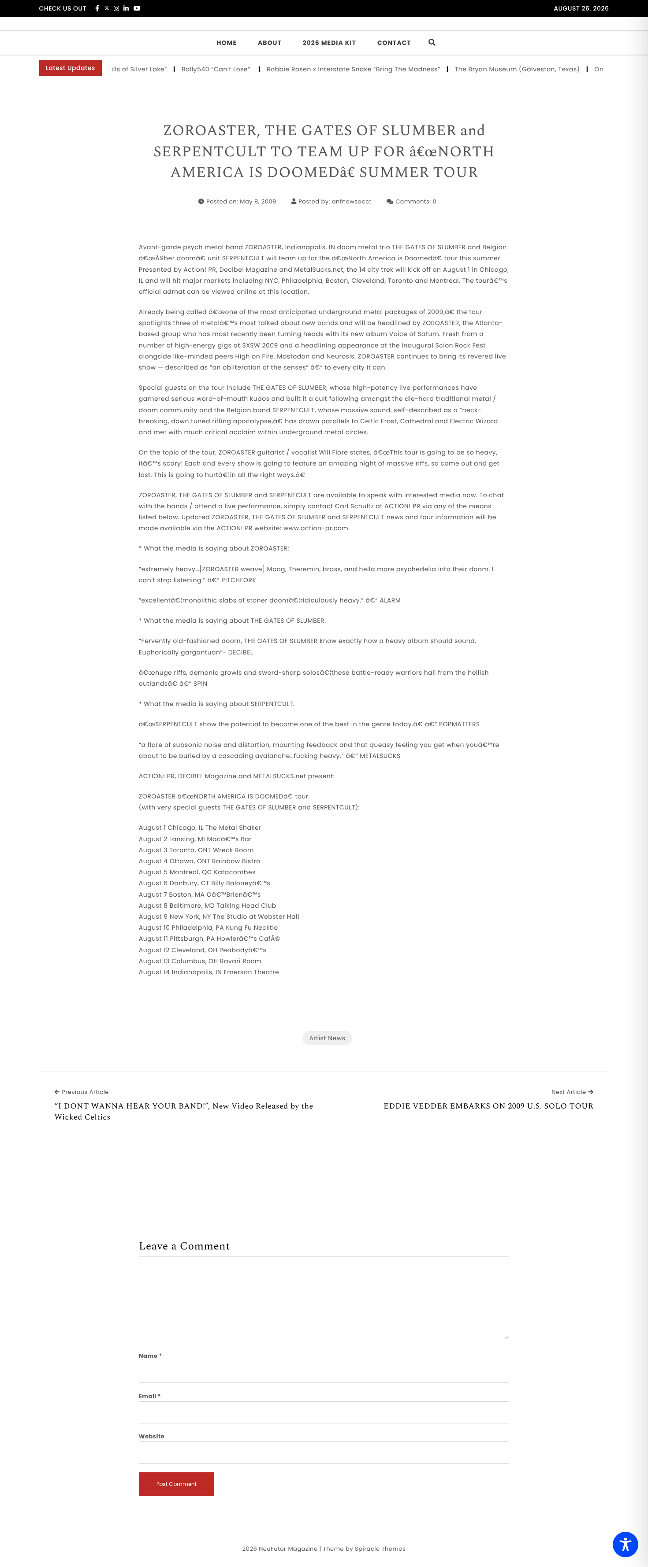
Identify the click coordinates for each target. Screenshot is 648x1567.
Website (151, 1436)
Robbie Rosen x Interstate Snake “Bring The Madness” (334, 69)
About (270, 42)
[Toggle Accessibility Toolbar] (625, 1544)
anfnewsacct (352, 201)
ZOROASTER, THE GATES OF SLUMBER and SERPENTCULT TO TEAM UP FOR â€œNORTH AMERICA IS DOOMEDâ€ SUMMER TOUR (324, 152)
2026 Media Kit (329, 42)
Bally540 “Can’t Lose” (197, 69)
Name (150, 1356)
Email (150, 1396)
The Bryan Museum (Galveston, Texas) (498, 69)
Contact (394, 42)
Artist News (327, 1038)
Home (226, 42)
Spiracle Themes (380, 1549)
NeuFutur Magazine (288, 1549)
